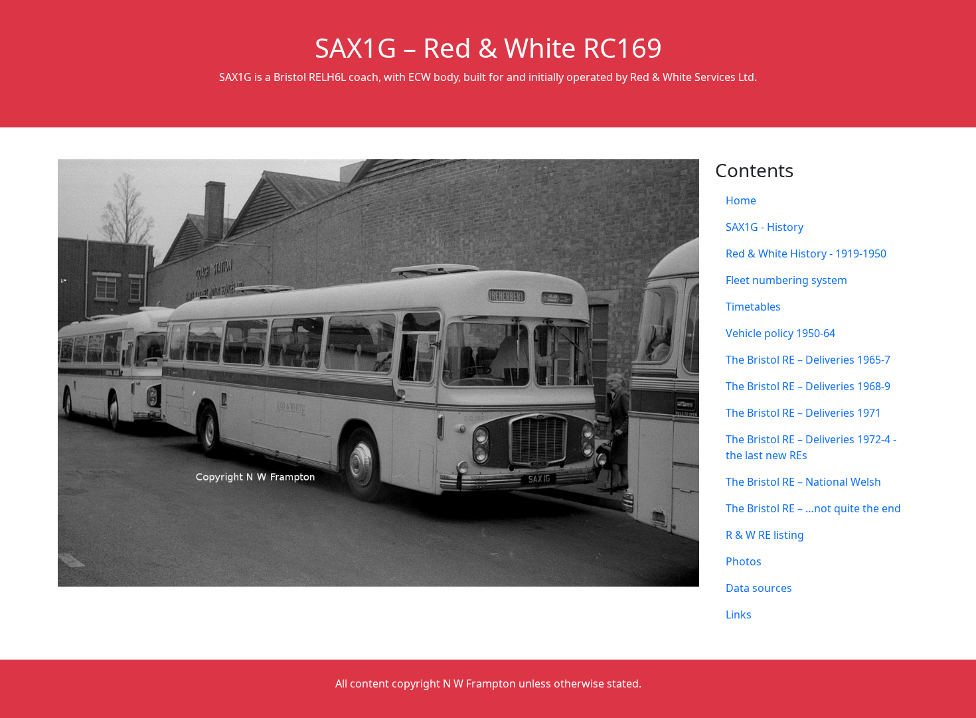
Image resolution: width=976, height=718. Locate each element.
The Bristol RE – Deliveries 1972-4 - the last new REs (811, 447)
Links (739, 614)
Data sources (759, 588)
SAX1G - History (764, 227)
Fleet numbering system (786, 280)
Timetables (753, 306)
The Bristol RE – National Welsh (803, 481)
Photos (744, 561)
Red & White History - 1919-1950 (806, 253)
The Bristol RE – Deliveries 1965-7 (808, 359)
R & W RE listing (765, 535)
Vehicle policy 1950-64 (780, 333)
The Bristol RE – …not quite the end (813, 508)
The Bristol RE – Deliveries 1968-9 (808, 386)
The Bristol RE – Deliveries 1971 (803, 412)
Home (741, 200)
